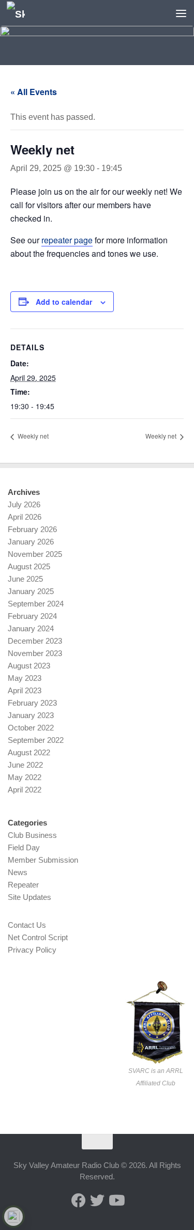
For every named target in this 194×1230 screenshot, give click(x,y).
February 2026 (32, 529)
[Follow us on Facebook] (78, 1200)
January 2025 (31, 591)
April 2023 (24, 690)
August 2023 (29, 665)
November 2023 (35, 653)
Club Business (32, 835)
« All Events (33, 92)
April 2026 (24, 516)
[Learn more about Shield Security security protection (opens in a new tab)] (13, 1216)
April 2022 (24, 789)
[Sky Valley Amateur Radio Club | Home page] (19, 13)
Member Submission (43, 859)
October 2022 (31, 727)
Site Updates (29, 897)
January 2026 (31, 541)
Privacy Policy (32, 949)
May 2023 (24, 678)
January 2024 (31, 628)
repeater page (67, 240)
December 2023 (35, 640)
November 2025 (35, 554)
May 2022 (24, 777)
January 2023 (31, 715)
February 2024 (32, 616)
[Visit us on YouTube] (116, 1200)
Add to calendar (64, 302)
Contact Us (27, 925)
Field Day (24, 847)
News (17, 872)
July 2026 (24, 504)
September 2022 (36, 740)
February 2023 (32, 702)
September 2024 (36, 603)
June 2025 (25, 578)
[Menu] (181, 13)
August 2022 (29, 752)
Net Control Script (38, 937)
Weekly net (32, 435)
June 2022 (25, 764)
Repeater (23, 884)
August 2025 (29, 566)
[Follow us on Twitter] (97, 1200)
